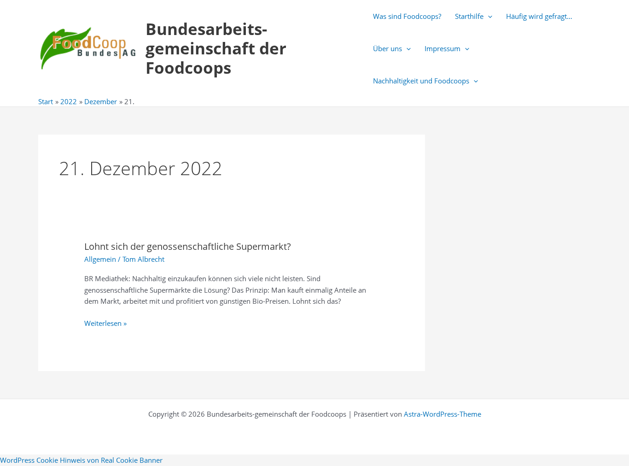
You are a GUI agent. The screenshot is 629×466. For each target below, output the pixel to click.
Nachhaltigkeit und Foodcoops (421, 80)
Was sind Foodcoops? (407, 16)
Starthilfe (469, 16)
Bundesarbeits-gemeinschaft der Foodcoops (216, 48)
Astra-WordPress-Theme (442, 414)
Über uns (387, 48)
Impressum (442, 48)
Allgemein (100, 259)
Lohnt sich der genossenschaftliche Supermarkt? (187, 246)
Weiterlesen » (105, 323)
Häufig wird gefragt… (539, 16)
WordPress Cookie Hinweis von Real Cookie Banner (81, 460)
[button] (487, 16)
